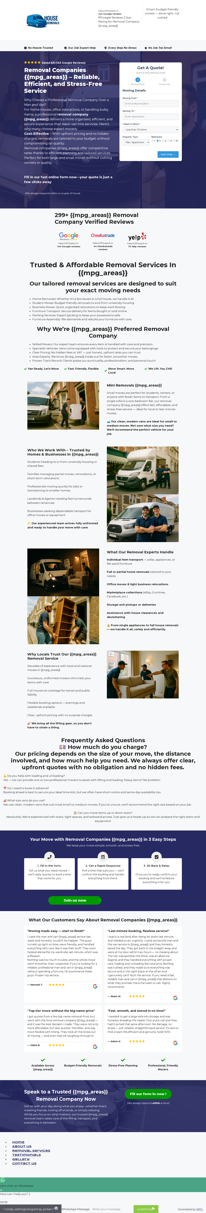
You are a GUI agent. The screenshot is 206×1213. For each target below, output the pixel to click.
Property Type (130, 136)
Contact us (24, 1163)
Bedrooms (156, 136)
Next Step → (168, 154)
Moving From (130, 98)
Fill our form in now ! (148, 1094)
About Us (22, 1146)
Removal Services (31, 1151)
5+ (177, 140)
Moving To (129, 111)
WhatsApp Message (75, 1209)
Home (18, 1142)
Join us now (75, 900)
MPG (199, 1209)
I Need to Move (131, 124)
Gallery (21, 1159)
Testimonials (26, 1155)
